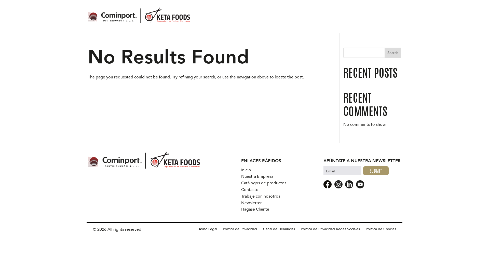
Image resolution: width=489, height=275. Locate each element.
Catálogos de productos (263, 183)
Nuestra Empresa (257, 176)
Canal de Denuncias (279, 229)
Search (392, 52)
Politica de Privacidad (240, 229)
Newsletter (251, 203)
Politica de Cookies (381, 229)
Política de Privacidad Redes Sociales (330, 229)
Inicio (246, 170)
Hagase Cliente (255, 209)
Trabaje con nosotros (260, 196)
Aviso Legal (208, 229)
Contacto (250, 190)
